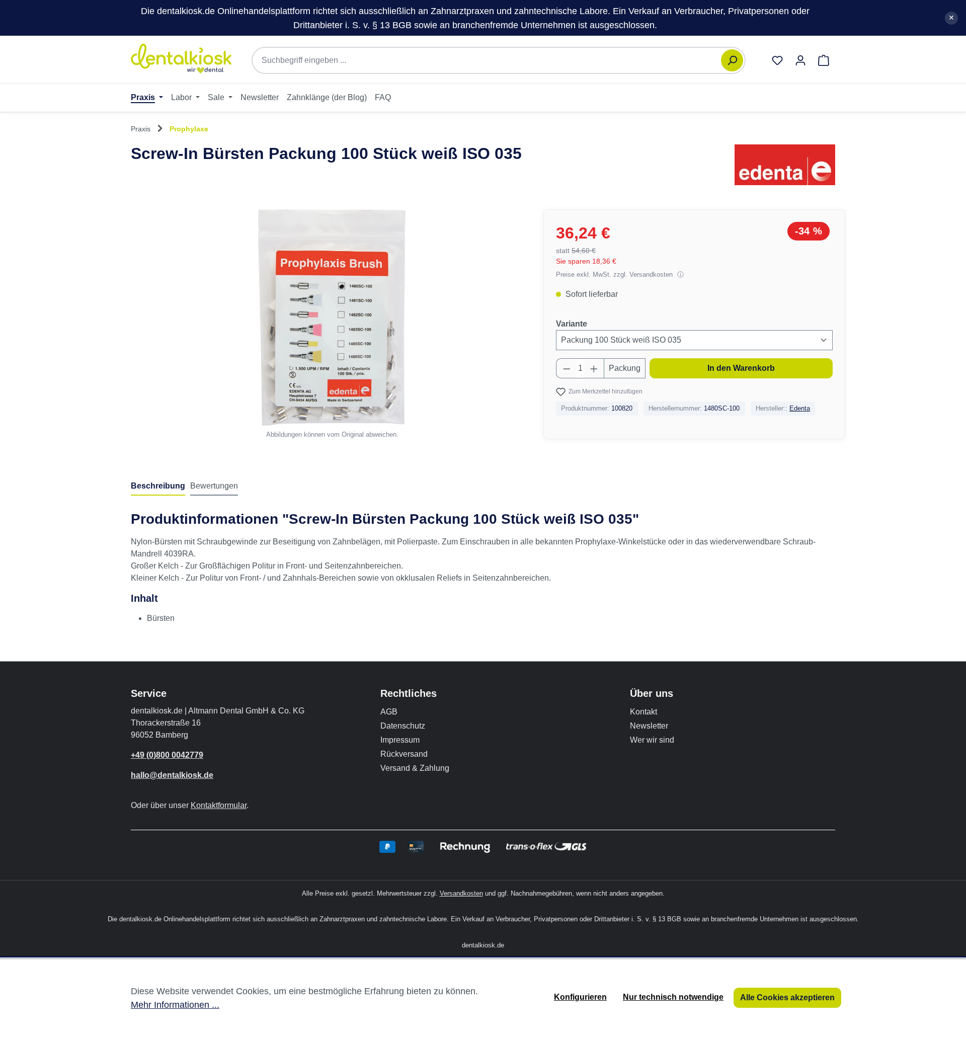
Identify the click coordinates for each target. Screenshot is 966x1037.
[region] (332, 324)
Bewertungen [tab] (214, 486)
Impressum (400, 740)
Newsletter (649, 726)
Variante (571, 323)
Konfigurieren (580, 997)
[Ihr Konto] (800, 60)
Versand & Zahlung (414, 768)
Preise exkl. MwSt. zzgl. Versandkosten (615, 274)
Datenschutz (402, 726)
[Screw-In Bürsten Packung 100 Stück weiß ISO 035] (332, 317)
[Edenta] (785, 164)
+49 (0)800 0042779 (167, 755)
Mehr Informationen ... (175, 1004)
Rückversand (404, 754)
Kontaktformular (219, 805)
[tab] (158, 486)
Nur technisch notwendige (673, 997)
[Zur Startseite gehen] (181, 58)
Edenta (799, 408)
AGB (388, 711)
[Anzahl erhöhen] (594, 368)
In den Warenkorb (741, 368)
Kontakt (643, 711)
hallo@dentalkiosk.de (172, 775)
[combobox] (491, 60)
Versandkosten (461, 893)
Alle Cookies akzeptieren (787, 997)
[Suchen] (732, 60)
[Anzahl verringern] (566, 368)
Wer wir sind (652, 740)
